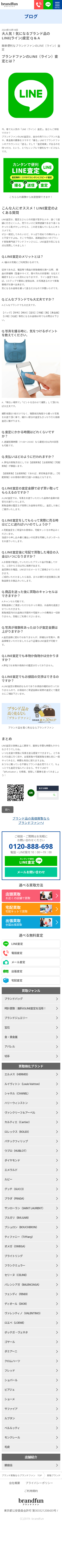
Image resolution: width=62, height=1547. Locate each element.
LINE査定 (17, 944)
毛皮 (7, 1447)
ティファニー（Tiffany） (19, 1237)
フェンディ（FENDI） (16, 1294)
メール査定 (18, 962)
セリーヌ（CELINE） (16, 1275)
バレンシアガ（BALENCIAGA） (22, 1284)
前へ (7, 809)
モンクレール (12, 1437)
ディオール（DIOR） (16, 1304)
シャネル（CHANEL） (17, 1093)
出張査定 (16, 971)
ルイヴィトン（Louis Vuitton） (22, 1084)
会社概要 (14, 1483)
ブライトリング (13, 1256)
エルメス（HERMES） (17, 1074)
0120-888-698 (31, 846)
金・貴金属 (10, 1037)
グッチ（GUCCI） (14, 1189)
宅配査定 (16, 980)
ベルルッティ (12, 1428)
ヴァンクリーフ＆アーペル (19, 1112)
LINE (48, 4)
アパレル (9, 1046)
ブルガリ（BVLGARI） (17, 1218)
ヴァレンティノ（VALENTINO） (23, 1313)
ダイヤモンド (12, 1160)
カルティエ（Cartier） (17, 1122)
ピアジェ (9, 1390)
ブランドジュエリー (16, 1018)
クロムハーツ (12, 1361)
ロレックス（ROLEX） (17, 1132)
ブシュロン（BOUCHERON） (21, 1227)
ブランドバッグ (13, 999)
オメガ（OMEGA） (15, 1246)
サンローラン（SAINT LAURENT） (24, 1208)
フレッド (9, 1370)
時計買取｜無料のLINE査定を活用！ (25, 1008)
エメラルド (10, 1170)
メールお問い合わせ (31, 872)
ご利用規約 (31, 1491)
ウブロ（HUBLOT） (16, 1151)
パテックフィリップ (16, 1141)
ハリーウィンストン (16, 1103)
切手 (7, 1056)
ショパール (10, 1380)
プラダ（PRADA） (15, 1198)
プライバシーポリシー (39, 1483)
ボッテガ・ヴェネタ (16, 1332)
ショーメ (9, 1399)
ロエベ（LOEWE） (15, 1323)
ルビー (8, 1179)
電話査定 (16, 953)
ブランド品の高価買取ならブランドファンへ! (31, 820)
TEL (38, 4)
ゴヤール (9, 1342)
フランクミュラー (14, 1265)
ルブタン (9, 1418)
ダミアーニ (10, 1351)
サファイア (10, 1409)
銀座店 (8, 1465)
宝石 (7, 1027)
